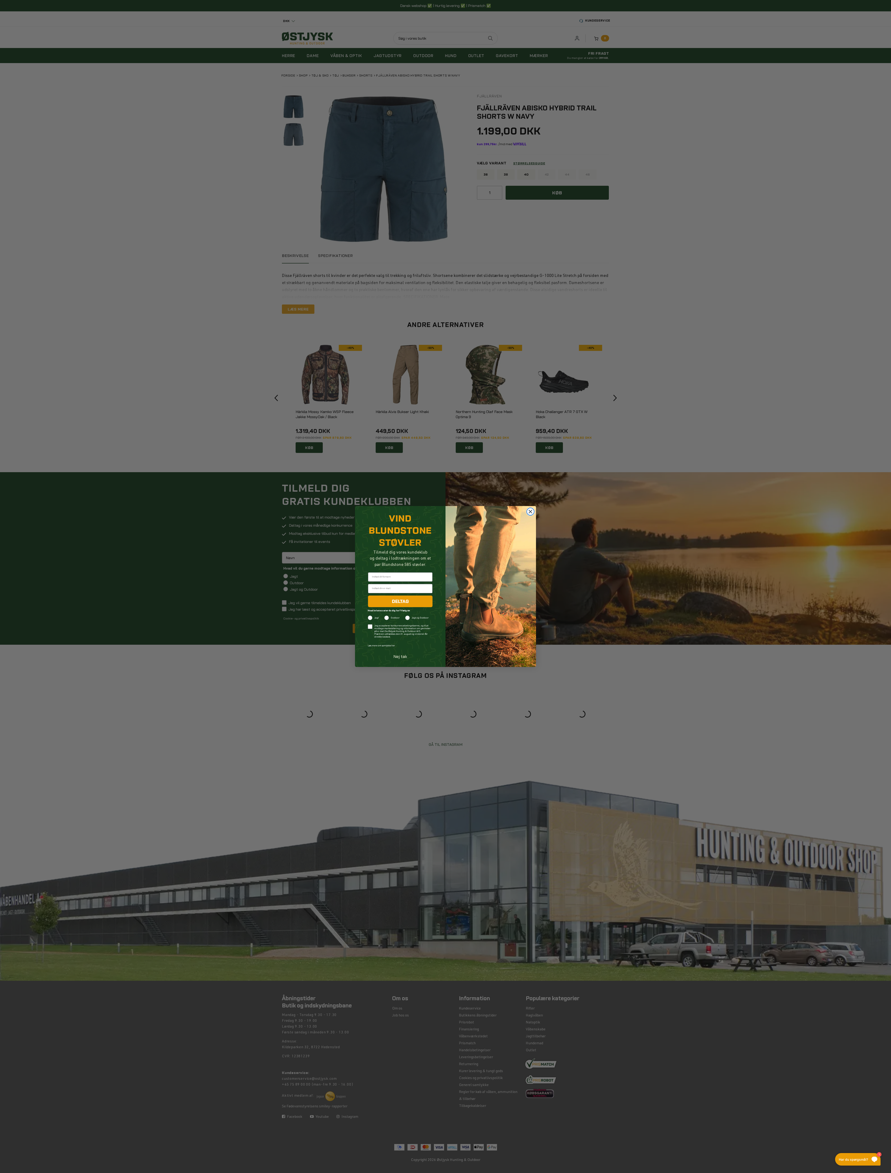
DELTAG (400, 601)
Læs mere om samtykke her (381, 646)
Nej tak (400, 656)
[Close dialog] (530, 511)
